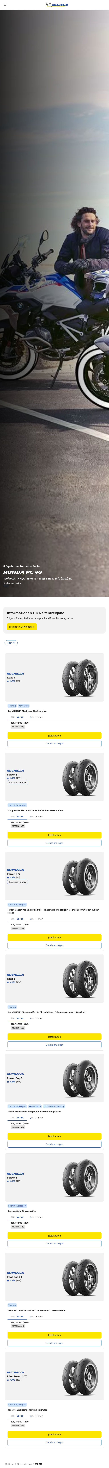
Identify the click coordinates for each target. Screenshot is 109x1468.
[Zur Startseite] (57, 4)
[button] (17, 717)
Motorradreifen (24, 1464)
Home (11, 1464)
